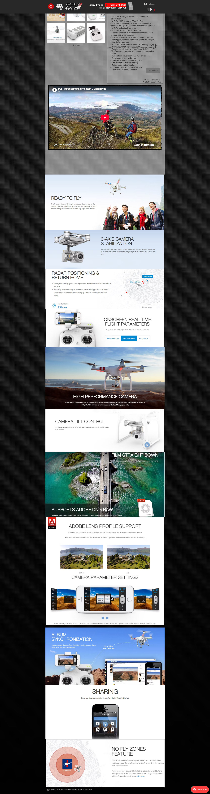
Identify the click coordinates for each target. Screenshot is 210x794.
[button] (152, 9)
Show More (76, 45)
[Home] (51, 6)
